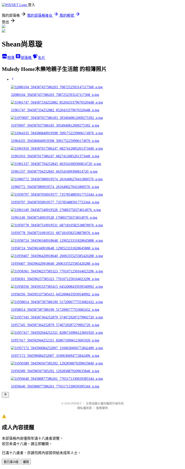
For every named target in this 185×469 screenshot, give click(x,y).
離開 (26, 462)
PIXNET (76, 403)
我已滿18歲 (11, 462)
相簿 (11, 58)
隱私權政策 (84, 408)
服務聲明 (102, 408)
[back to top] (5, 395)
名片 (41, 58)
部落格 (26, 58)
